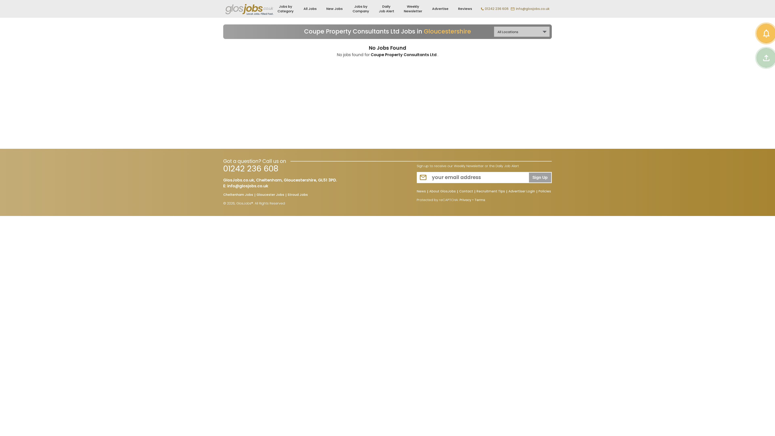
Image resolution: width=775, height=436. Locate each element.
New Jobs (334, 8)
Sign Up (540, 177)
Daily (386, 9)
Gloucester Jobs (270, 195)
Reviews (465, 8)
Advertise (440, 8)
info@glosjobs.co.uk (533, 8)
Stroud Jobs (298, 195)
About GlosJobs (442, 192)
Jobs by (286, 9)
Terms (479, 200)
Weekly (413, 9)
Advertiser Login (521, 192)
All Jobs (310, 8)
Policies (544, 192)
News (421, 192)
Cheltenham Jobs (238, 195)
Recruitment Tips (491, 192)
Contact (466, 192)
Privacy (465, 200)
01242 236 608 (497, 8)
